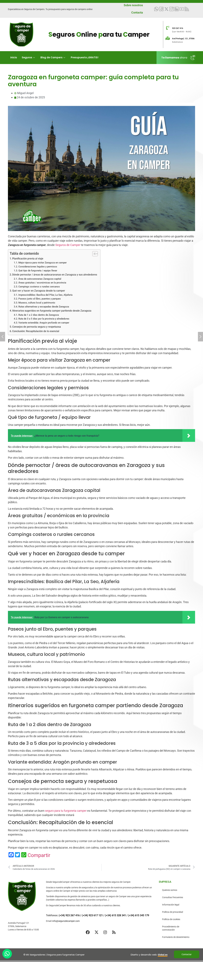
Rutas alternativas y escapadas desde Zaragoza (43, 306)
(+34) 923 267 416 (69, 915)
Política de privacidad (172, 912)
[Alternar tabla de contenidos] (93, 253)
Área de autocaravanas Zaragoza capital (39, 278)
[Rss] (114, 932)
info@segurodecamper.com (66, 921)
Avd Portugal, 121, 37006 (183, 38)
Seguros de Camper (67, 245)
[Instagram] (105, 932)
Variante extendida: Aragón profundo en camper (43, 322)
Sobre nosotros (133, 5)
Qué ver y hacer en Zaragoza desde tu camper (38, 290)
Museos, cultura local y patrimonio (36, 302)
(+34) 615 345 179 (138, 915)
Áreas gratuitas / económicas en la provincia (42, 282)
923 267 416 (177, 28)
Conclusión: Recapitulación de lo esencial (35, 331)
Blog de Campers (51, 57)
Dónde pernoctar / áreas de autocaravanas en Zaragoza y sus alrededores (54, 274)
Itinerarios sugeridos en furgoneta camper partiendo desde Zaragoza (51, 310)
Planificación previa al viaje (27, 258)
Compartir (39, 855)
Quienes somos (169, 890)
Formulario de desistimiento (175, 937)
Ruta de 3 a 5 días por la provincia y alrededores (43, 318)
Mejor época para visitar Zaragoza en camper (42, 262)
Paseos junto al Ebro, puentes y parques (39, 298)
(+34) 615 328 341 (115, 915)
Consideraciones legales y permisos (37, 266)
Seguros (27, 57)
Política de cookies (171, 919)
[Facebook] (88, 932)
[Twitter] (166, 9)
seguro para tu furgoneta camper (66, 810)
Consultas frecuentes (172, 897)
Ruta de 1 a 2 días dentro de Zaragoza (38, 314)
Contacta (137, 12)
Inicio (13, 57)
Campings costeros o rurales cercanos (39, 286)
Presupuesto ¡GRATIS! (84, 57)
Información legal (170, 904)
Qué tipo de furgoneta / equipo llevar (37, 270)
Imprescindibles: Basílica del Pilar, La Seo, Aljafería (45, 294)
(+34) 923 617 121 (92, 915)
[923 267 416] (168, 28)
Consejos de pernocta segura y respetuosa (36, 326)
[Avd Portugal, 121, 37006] (168, 38)
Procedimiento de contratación (170, 928)
